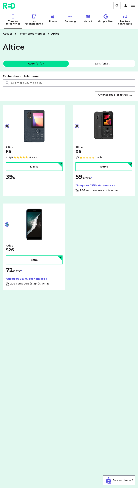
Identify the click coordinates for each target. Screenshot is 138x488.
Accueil (8, 33)
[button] (126, 6)
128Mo (34, 166)
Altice (9, 150)
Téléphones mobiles (31, 33)
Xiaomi (88, 21)
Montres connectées (125, 22)
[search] (117, 5)
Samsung (70, 21)
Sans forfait (102, 63)
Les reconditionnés (33, 22)
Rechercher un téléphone (21, 76)
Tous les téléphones (13, 22)
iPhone (53, 21)
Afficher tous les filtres (113, 94)
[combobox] (69, 83)
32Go (34, 260)
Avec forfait (36, 63)
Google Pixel (105, 21)
